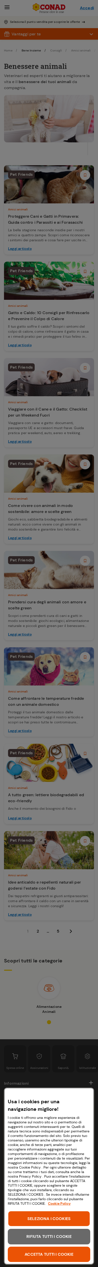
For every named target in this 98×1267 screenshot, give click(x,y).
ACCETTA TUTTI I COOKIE (49, 1254)
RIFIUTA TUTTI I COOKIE (49, 1236)
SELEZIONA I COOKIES (49, 1218)
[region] (49, 1176)
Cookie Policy (59, 1203)
